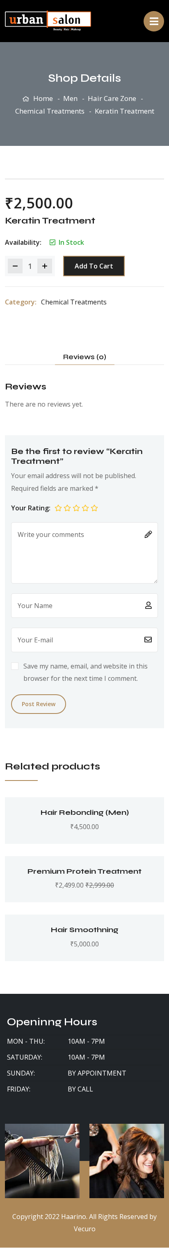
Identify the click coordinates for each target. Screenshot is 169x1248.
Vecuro (85, 1228)
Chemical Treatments (49, 111)
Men (70, 98)
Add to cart (94, 266)
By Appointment (97, 1073)
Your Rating (30, 507)
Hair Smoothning (85, 929)
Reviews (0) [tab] (84, 357)
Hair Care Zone (112, 98)
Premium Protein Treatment (84, 871)
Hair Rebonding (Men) (85, 812)
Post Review (38, 704)
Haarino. (74, 1216)
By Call (80, 1089)
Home (43, 98)
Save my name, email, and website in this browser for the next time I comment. (85, 672)
